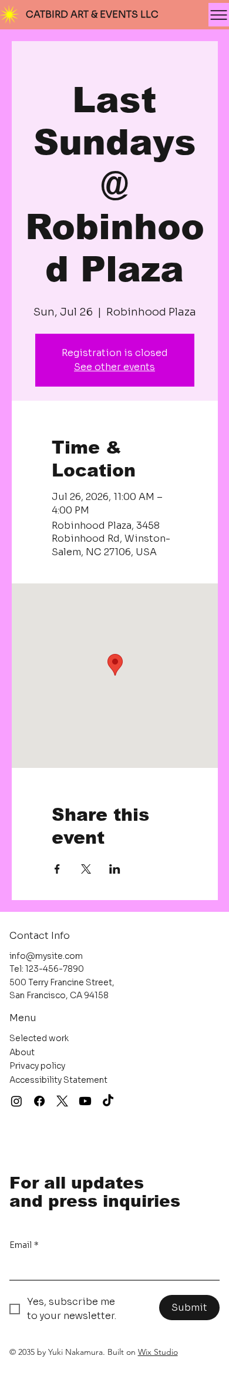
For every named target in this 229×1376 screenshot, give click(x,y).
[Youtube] (85, 1101)
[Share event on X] (86, 869)
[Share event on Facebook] (57, 869)
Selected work (39, 1038)
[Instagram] (16, 1101)
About (22, 1052)
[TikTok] (108, 1101)
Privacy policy (37, 1065)
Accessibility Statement (58, 1080)
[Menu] (218, 14)
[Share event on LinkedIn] (114, 869)
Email (24, 1245)
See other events (114, 367)
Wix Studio (158, 1352)
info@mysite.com (46, 956)
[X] (62, 1101)
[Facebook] (39, 1101)
